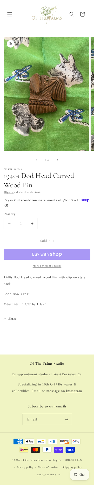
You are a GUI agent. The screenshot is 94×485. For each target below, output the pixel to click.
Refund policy (73, 459)
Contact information (49, 474)
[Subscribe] (66, 419)
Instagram (74, 391)
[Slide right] (57, 160)
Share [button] (12, 318)
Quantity (9, 214)
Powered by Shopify (49, 460)
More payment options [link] (47, 265)
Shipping (9, 192)
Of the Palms (29, 460)
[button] (9, 14)
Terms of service (48, 467)
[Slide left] (36, 160)
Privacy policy (25, 467)
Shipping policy (72, 467)
